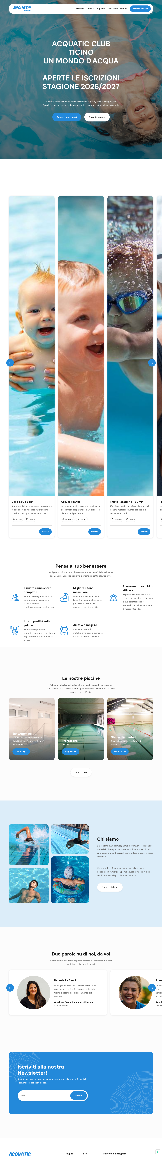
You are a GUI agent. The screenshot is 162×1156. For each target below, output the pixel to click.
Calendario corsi (97, 117)
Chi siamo (79, 8)
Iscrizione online (140, 8)
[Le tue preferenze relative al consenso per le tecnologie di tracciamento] (158, 1152)
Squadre (101, 8)
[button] (91, 8)
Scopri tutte (81, 772)
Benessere (113, 8)
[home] (22, 8)
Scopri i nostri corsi (67, 117)
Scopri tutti (143, 188)
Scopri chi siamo (110, 887)
